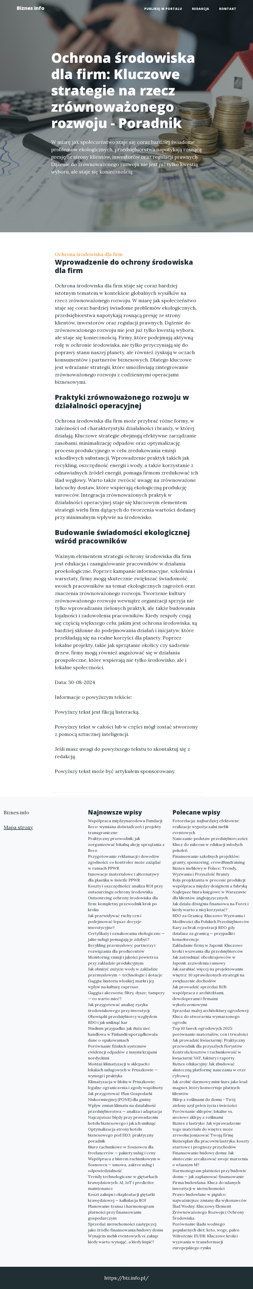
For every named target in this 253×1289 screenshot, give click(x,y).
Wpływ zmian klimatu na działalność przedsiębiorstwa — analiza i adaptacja (125, 1108)
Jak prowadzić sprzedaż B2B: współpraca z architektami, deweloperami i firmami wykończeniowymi (199, 995)
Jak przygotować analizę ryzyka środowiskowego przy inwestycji (119, 1007)
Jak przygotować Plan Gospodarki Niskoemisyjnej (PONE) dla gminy (120, 1096)
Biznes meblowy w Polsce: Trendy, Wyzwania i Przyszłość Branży (204, 871)
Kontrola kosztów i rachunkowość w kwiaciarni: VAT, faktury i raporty (206, 1055)
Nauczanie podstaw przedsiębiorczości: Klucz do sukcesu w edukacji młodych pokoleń (210, 844)
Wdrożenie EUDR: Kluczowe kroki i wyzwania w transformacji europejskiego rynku (205, 1241)
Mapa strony (18, 827)
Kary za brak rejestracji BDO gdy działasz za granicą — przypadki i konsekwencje (203, 933)
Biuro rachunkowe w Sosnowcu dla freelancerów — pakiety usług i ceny (121, 1149)
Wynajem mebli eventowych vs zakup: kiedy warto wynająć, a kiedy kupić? (123, 1238)
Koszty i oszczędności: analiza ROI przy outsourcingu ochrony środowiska (125, 888)
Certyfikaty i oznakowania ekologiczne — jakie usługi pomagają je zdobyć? (126, 936)
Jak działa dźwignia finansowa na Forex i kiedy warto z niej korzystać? (210, 906)
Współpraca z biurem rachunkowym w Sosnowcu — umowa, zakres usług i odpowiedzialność (124, 1164)
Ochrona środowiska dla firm (89, 254)
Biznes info (30, 8)
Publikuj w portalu (163, 9)
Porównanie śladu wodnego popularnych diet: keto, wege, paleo (205, 1227)
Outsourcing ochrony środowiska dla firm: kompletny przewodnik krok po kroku (123, 903)
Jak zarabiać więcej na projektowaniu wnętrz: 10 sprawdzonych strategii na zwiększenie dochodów (208, 975)
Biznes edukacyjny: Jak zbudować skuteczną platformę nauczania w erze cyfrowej (209, 1069)
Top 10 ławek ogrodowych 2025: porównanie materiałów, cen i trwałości (210, 1031)
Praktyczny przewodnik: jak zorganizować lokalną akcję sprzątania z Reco (126, 844)
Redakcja (200, 9)
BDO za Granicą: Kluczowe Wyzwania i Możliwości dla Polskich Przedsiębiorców (210, 918)
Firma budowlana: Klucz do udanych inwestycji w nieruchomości (206, 1185)
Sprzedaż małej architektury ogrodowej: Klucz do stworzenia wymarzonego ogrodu (210, 1016)
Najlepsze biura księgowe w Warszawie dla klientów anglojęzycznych (209, 894)
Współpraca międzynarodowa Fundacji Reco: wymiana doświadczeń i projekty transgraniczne (125, 826)
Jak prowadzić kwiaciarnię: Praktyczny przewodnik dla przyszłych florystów (208, 1043)
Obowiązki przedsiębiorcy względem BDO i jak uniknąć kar (122, 1019)
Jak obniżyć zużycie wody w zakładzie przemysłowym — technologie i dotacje (125, 972)
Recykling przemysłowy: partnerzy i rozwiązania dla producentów (121, 948)
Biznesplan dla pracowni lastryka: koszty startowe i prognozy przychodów (210, 1144)
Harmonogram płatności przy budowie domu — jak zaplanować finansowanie (209, 1173)
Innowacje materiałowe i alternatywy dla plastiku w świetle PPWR (123, 877)
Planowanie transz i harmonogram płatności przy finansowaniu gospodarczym (121, 1212)
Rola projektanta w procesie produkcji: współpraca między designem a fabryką (209, 883)
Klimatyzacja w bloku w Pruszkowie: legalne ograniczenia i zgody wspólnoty (125, 1084)
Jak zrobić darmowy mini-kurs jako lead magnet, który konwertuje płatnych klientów (209, 1087)
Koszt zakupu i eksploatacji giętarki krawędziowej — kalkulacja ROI (121, 1197)
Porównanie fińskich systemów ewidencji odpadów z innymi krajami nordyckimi (122, 1052)
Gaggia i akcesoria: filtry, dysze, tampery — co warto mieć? (126, 995)
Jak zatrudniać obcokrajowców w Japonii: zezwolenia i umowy (203, 960)
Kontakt (227, 9)
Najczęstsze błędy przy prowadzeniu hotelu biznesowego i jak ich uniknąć (123, 1120)
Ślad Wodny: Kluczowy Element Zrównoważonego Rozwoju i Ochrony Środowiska (208, 1212)
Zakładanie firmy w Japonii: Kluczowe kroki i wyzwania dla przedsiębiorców (207, 948)
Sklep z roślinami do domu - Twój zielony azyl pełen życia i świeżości (204, 1102)
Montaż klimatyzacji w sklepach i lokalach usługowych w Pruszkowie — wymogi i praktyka (123, 1069)
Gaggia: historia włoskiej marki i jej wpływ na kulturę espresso (121, 983)
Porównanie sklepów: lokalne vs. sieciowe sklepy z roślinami (202, 1114)
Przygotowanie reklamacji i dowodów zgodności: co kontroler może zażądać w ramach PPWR (124, 862)
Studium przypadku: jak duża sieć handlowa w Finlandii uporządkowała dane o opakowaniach (123, 1034)
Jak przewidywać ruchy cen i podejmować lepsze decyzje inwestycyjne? (114, 921)
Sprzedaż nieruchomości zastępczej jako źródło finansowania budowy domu (125, 1227)
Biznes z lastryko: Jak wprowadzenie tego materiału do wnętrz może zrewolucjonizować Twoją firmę (206, 1129)
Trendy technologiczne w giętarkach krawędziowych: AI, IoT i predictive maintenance (123, 1182)
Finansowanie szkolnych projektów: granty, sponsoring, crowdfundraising (208, 859)
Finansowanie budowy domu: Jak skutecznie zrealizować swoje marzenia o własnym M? (210, 1158)
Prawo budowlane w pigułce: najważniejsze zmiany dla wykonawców (209, 1197)
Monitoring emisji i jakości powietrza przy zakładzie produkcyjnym (123, 960)
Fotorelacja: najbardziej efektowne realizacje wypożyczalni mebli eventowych (205, 826)
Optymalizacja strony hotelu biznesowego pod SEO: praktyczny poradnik (120, 1135)
